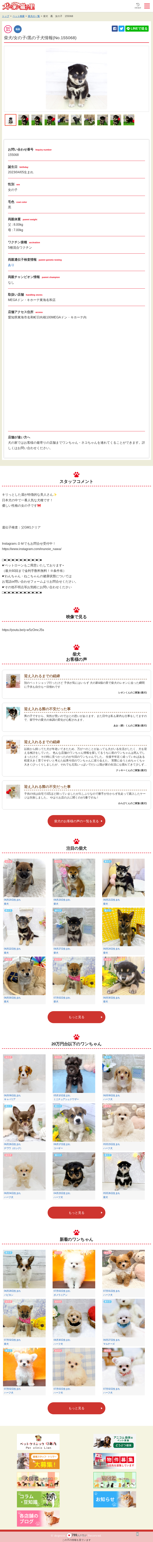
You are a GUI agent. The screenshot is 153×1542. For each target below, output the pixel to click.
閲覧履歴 (138, 8)
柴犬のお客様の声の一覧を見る (76, 821)
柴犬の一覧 (34, 16)
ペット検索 (19, 16)
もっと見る (76, 1017)
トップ (5, 16)
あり (11, 265)
